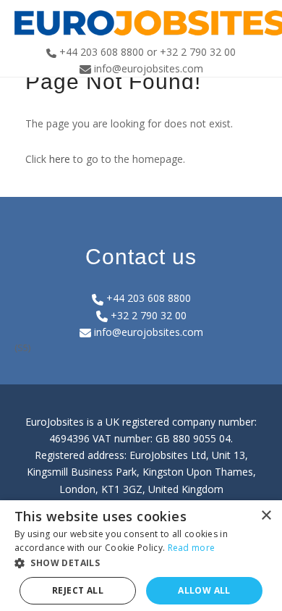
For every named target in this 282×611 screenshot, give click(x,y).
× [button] (265, 515)
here (59, 159)
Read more (191, 548)
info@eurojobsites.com (147, 332)
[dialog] (141, 555)
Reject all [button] (77, 590)
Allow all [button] (204, 590)
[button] (141, 562)
